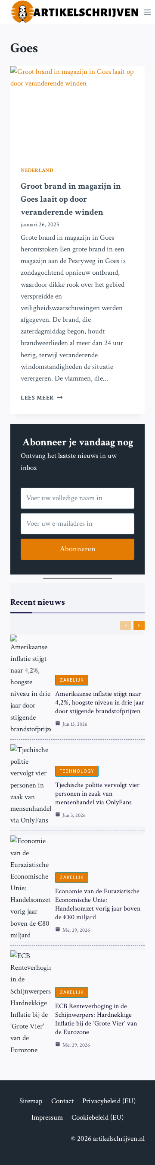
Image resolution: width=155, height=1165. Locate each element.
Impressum (47, 1117)
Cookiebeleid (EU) (97, 1117)
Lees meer (42, 398)
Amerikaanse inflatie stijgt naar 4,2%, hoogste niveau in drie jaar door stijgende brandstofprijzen (99, 702)
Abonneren (78, 549)
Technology (77, 771)
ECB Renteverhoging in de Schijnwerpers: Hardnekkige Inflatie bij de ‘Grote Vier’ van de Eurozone (96, 1019)
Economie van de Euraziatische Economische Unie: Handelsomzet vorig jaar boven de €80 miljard (97, 904)
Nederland (37, 170)
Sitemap (30, 1101)
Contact (62, 1101)
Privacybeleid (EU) (109, 1101)
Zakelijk (72, 680)
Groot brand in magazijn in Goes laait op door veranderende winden (71, 199)
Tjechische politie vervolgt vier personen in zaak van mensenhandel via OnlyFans (97, 794)
